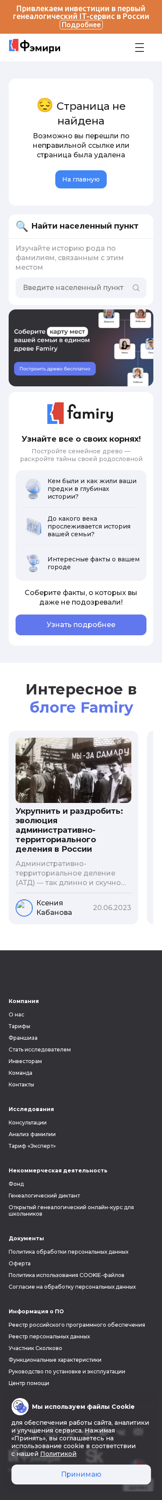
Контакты (21, 1084)
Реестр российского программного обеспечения (77, 1325)
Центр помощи (29, 1383)
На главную (81, 179)
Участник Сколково (35, 1348)
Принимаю (81, 1474)
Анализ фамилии (32, 1134)
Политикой (58, 1454)
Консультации (28, 1122)
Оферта (20, 1263)
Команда (20, 1073)
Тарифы (19, 1026)
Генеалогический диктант (44, 1195)
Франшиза (23, 1038)
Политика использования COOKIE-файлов (66, 1275)
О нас (16, 1014)
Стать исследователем (40, 1049)
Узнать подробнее (81, 625)
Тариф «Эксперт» (32, 1146)
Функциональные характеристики (55, 1360)
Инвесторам (25, 1061)
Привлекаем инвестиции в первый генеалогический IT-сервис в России (81, 16)
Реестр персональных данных (49, 1336)
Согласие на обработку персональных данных (72, 1286)
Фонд (16, 1184)
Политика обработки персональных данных (68, 1251)
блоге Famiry (81, 707)
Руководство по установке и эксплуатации (67, 1371)
